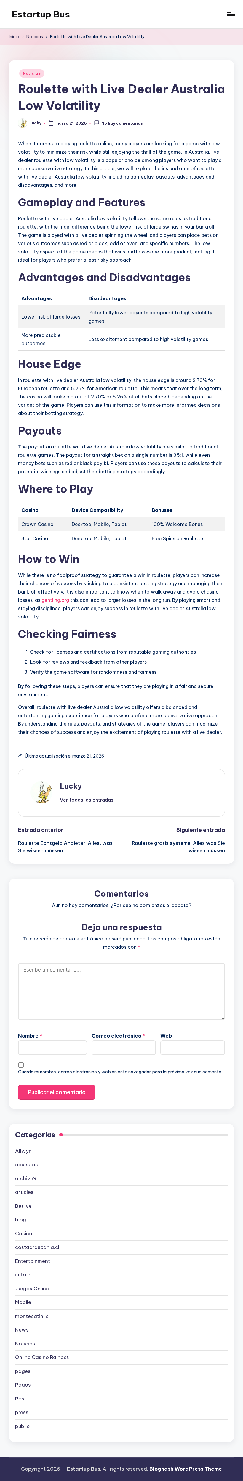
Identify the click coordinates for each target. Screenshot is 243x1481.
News (22, 1329)
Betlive (23, 1206)
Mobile (23, 1302)
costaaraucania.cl (37, 1247)
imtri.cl (23, 1274)
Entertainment (32, 1261)
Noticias (32, 73)
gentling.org (55, 600)
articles (24, 1192)
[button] (86, 800)
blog (20, 1219)
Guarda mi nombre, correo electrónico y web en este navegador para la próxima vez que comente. (120, 1072)
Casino (23, 1233)
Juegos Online (32, 1288)
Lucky (71, 785)
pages (23, 1371)
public (22, 1426)
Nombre (30, 1036)
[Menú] (230, 14)
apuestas (26, 1164)
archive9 (25, 1178)
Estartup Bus (41, 14)
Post (20, 1398)
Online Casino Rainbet (42, 1357)
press (21, 1412)
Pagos (23, 1385)
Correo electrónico (118, 1036)
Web (166, 1036)
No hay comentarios (122, 123)
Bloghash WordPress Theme (185, 1469)
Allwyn (23, 1151)
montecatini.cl (32, 1316)
